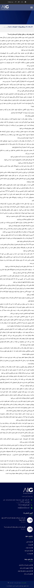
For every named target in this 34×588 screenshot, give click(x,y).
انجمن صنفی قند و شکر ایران (25, 565)
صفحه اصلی (29, 542)
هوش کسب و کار (28, 574)
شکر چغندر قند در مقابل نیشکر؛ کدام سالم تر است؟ (14, 527)
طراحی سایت (23, 583)
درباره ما (30, 545)
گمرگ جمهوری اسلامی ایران (26, 568)
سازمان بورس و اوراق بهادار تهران (25, 571)
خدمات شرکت (29, 548)
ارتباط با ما (29, 554)
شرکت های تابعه (28, 551)
